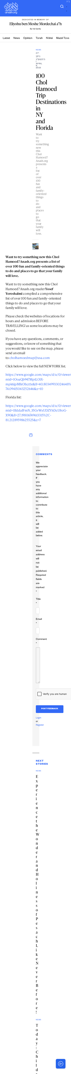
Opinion (27, 38)
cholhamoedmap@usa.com (29, 357)
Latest (6, 38)
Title (38, 601)
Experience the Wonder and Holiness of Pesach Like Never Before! (37, 894)
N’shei (49, 38)
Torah (39, 38)
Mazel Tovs (62, 38)
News (16, 38)
